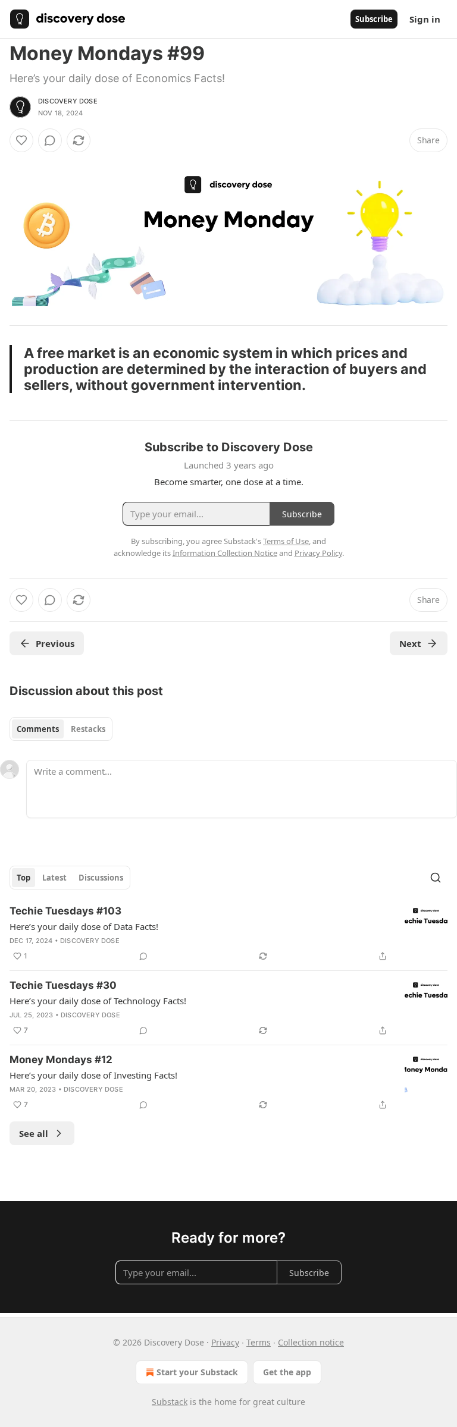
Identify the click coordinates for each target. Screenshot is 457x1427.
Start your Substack (197, 1372)
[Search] (435, 877)
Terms (258, 1342)
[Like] (21, 140)
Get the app (287, 1372)
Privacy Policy (318, 553)
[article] (228, 933)
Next (410, 643)
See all (33, 1133)
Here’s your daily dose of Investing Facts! (93, 1075)
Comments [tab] (38, 729)
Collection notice (311, 1342)
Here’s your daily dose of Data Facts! (84, 926)
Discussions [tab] (101, 877)
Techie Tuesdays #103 (65, 911)
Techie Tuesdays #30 (63, 985)
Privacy (225, 1342)
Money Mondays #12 (61, 1059)
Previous (55, 643)
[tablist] (61, 729)
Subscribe (374, 19)
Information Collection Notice (225, 553)
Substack (169, 1401)
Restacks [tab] (88, 729)
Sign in (424, 19)
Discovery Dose (68, 101)
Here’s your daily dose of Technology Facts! (98, 1001)
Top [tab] (23, 877)
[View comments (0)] (50, 140)
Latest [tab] (54, 877)
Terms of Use (286, 541)
